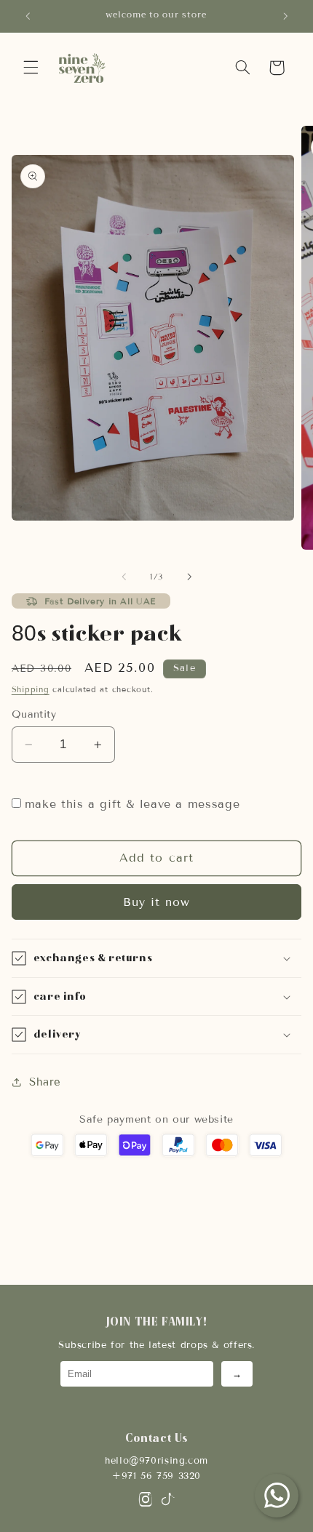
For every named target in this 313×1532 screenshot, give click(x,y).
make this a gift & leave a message (132, 804)
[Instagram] (145, 1502)
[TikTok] (167, 1502)
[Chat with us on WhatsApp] (276, 1495)
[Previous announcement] (28, 16)
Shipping (30, 689)
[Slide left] (124, 577)
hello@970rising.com (156, 1461)
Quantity (34, 714)
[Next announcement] (285, 16)
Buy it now (157, 902)
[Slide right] (189, 577)
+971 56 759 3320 (156, 1476)
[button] (30, 67)
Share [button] (45, 1081)
